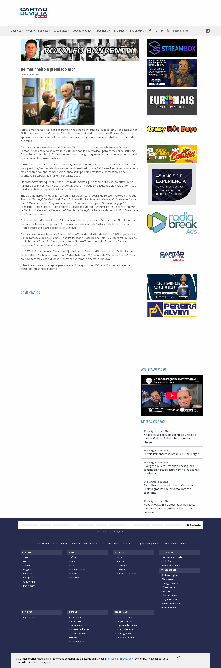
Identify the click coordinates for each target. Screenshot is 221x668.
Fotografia (28, 577)
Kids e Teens (76, 621)
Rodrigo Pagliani (169, 575)
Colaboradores (82, 30)
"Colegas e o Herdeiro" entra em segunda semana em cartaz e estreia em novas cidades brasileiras (171, 469)
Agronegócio (30, 617)
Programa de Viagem (126, 625)
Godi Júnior (167, 561)
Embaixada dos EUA (79, 629)
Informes (119, 30)
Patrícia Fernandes (171, 603)
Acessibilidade (91, 543)
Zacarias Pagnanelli (171, 557)
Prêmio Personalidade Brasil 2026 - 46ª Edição (171, 454)
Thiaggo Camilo (169, 583)
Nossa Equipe (60, 543)
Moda (72, 561)
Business (102, 30)
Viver (29, 30)
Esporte (73, 573)
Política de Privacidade (174, 543)
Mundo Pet (75, 577)
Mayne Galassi (169, 599)
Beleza (72, 565)
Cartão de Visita (123, 617)
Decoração (29, 585)
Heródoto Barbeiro (171, 565)
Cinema (27, 565)
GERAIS (73, 637)
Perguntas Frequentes (147, 543)
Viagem (27, 569)
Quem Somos (42, 543)
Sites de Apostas (78, 641)
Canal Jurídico (76, 617)
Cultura (16, 30)
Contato (127, 543)
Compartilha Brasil (125, 621)
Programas (137, 30)
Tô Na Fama (168, 587)
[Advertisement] (139, 14)
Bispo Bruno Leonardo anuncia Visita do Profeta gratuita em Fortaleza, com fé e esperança (168, 489)
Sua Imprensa (76, 625)
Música (27, 561)
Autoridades (121, 565)
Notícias (43, 30)
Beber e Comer (77, 569)
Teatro (26, 557)
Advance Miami (77, 633)
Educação (28, 573)
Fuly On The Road (124, 629)
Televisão (120, 561)
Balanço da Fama (124, 637)
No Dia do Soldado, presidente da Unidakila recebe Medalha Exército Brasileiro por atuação (170, 438)
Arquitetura (29, 581)
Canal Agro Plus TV (125, 633)
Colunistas (60, 30)
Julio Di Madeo (169, 595)
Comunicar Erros (111, 543)
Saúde (72, 557)
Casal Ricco (167, 591)
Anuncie (76, 543)
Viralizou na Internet (125, 573)
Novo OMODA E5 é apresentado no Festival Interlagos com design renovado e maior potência (170, 508)
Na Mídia (120, 569)
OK (178, 656)
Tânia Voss (167, 579)
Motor (118, 557)
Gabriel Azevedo (169, 607)
